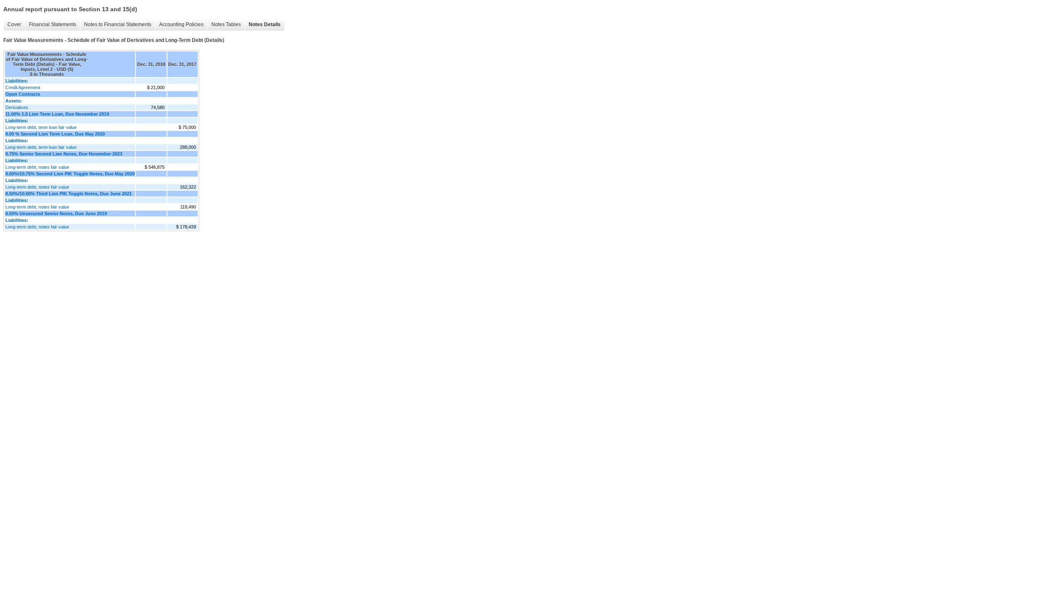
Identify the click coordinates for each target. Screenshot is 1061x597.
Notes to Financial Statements (117, 24)
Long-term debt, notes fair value (37, 167)
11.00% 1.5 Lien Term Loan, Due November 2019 (57, 114)
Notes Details (265, 24)
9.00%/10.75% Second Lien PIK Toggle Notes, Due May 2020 (70, 173)
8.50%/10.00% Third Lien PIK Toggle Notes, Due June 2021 (68, 193)
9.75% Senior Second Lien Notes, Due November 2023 (63, 153)
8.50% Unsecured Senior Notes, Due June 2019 (56, 213)
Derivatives (16, 107)
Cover (14, 24)
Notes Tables (226, 24)
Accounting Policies (181, 24)
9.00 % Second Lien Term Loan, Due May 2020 (55, 133)
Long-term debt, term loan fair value (41, 127)
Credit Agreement (22, 87)
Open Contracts (22, 94)
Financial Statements (52, 24)
